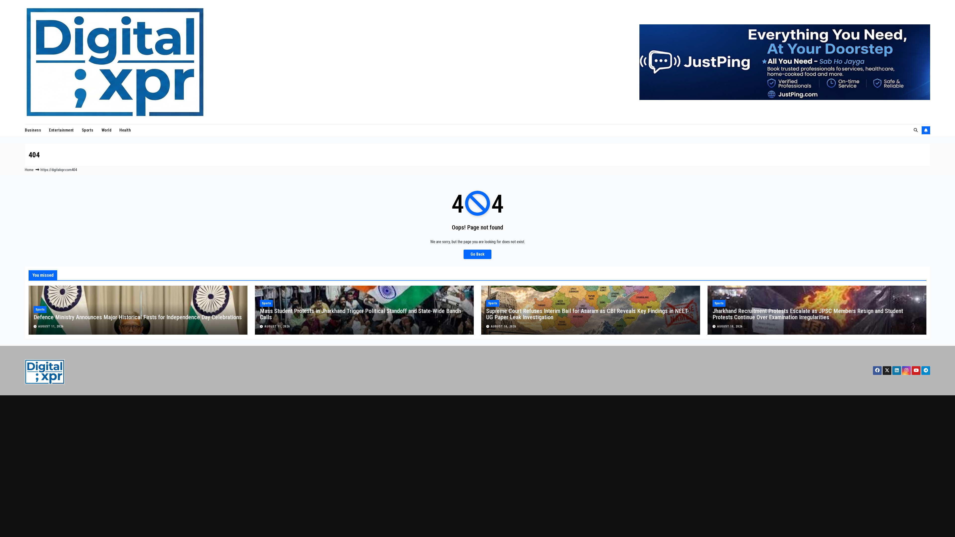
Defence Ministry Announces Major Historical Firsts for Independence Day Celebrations (138, 317)
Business (33, 130)
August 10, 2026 (503, 326)
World (106, 130)
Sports (88, 130)
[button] (916, 130)
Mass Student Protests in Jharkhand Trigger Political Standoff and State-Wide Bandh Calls (360, 314)
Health (125, 130)
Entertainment (61, 130)
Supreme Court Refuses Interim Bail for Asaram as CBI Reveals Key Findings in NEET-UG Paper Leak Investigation (587, 314)
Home (29, 170)
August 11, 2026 (51, 326)
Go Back (477, 254)
